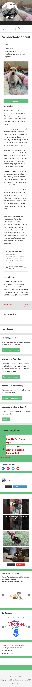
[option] (16, 594)
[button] (3, 595)
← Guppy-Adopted (6, 304)
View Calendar (5, 458)
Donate (5, 419)
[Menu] (30, 23)
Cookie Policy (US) (16, 677)
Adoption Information (11, 350)
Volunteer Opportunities (12, 398)
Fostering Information (11, 377)
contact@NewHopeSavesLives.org (14, 645)
